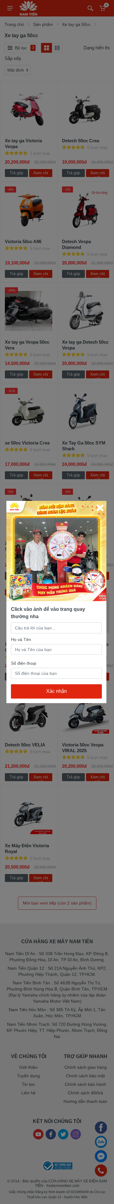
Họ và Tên (21, 639)
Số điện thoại (23, 663)
